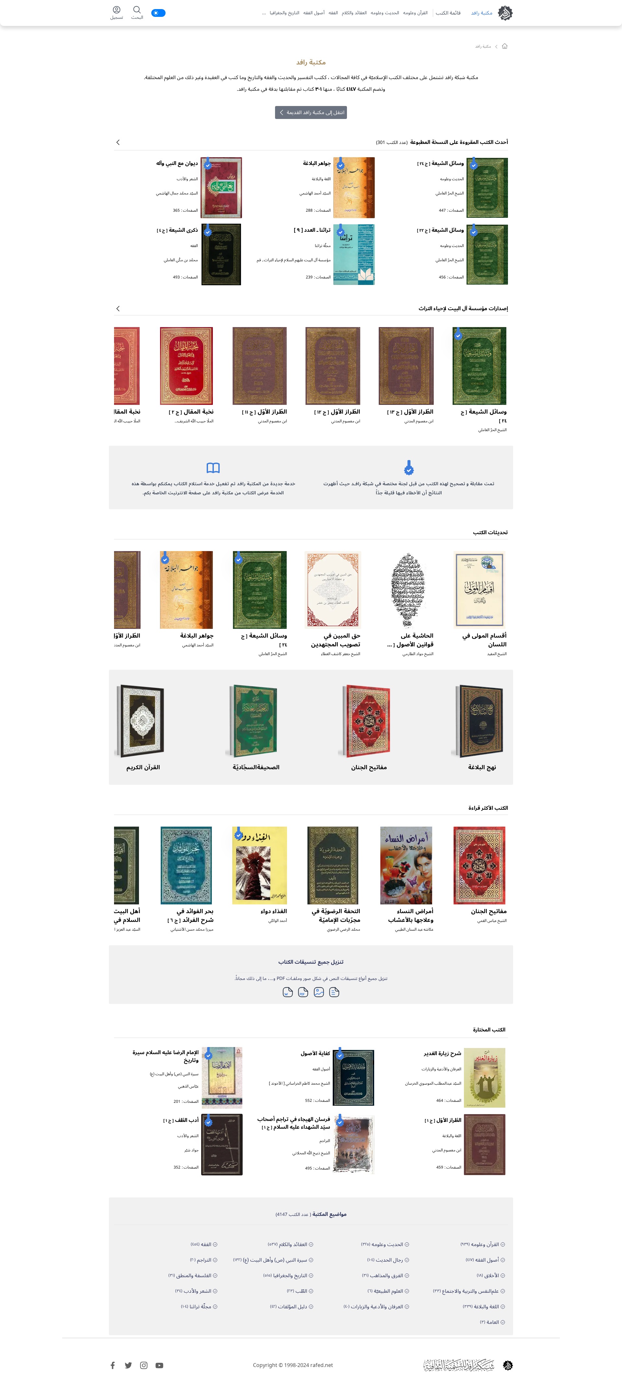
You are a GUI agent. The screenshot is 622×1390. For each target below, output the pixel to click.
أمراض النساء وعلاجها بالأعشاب (410, 915)
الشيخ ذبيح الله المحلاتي (311, 1153)
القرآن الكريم (143, 767)
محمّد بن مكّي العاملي (181, 260)
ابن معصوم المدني (419, 421)
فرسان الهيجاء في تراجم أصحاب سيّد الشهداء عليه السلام (293, 1123)
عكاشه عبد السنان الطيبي (414, 929)
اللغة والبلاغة (321, 179)
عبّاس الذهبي (188, 1086)
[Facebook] (113, 1365)
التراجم (325, 1141)
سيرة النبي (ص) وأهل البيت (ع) (174, 1074)
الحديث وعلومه (385, 13)
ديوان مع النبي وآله (177, 163)
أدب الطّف (181, 1120)
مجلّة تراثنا (323, 246)
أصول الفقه (314, 13)
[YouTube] (159, 1365)
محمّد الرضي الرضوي (343, 929)
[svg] (504, 46)
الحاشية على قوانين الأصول (409, 644)
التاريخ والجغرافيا (284, 13)
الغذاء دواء (274, 911)
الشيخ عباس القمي (492, 921)
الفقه (333, 13)
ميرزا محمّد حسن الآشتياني (192, 929)
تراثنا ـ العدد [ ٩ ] (312, 230)
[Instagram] (144, 1365)
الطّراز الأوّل (410, 412)
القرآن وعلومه (415, 13)
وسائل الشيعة (440, 163)
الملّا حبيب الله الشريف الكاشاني (195, 423)
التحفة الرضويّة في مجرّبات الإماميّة (336, 915)
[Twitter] (128, 1365)
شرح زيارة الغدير (442, 1053)
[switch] (158, 13)
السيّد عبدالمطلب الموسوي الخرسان (433, 1083)
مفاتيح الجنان (369, 767)
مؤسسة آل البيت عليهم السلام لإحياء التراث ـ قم (294, 260)
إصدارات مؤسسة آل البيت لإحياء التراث (463, 308)
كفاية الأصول (315, 1053)
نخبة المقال (191, 412)
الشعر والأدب (187, 179)
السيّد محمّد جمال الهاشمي (177, 193)
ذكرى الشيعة (177, 230)
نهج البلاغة (482, 767)
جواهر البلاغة (317, 163)
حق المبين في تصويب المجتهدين (335, 640)
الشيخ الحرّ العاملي (450, 193)
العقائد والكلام (354, 13)
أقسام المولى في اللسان (484, 640)
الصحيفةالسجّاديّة (256, 767)
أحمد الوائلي (278, 921)
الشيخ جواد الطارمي (418, 654)
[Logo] (508, 1365)
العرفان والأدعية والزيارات (441, 1069)
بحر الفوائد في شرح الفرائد (190, 915)
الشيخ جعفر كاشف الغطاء (340, 654)
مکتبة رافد (481, 13)
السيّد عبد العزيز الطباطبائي (119, 929)
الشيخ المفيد (497, 654)
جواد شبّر (191, 1150)
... (264, 13)
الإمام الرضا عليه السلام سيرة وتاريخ (165, 1056)
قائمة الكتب (448, 13)
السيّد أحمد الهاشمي (315, 193)
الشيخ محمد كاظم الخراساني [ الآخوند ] (299, 1083)
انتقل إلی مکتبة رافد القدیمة (315, 112)
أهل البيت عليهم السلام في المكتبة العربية (116, 920)
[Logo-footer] (458, 1365)
